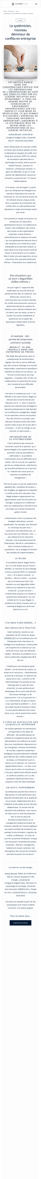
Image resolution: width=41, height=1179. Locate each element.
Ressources (11, 11)
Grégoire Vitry (20, 137)
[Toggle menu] (36, 4)
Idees (17, 11)
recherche (16, 632)
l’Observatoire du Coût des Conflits (20, 93)
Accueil (5, 11)
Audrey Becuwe (15, 134)
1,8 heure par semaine (23, 169)
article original (27, 908)
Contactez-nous (20, 923)
